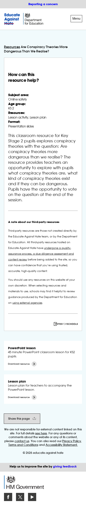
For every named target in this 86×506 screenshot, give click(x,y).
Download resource (19, 363)
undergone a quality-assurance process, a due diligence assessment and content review (41, 253)
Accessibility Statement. (62, 445)
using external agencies (27, 302)
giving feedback (65, 466)
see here (41, 433)
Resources (12, 47)
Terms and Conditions (23, 445)
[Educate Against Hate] (12, 19)
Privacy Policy (71, 441)
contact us (22, 441)
